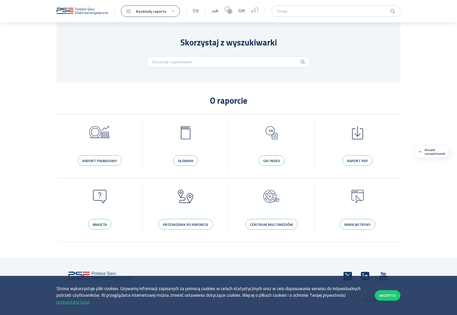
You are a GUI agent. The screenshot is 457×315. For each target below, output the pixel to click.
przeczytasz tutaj (73, 302)
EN (196, 10)
